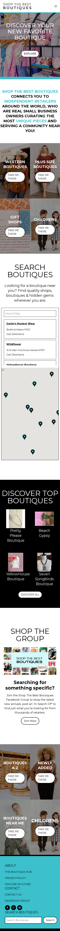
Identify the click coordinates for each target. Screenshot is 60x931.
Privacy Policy (15, 878)
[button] (31, 410)
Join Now (30, 721)
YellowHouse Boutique (21, 364)
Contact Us (13, 894)
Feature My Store (18, 884)
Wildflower (13, 344)
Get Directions (15, 334)
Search (50, 920)
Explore (30, 53)
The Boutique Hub (18, 871)
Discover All (30, 594)
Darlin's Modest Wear (20, 323)
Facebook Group (17, 900)
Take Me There (13, 177)
